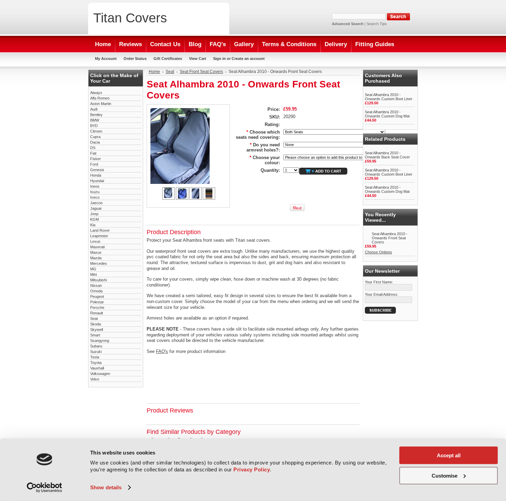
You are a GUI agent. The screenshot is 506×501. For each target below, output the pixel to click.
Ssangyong (99, 340)
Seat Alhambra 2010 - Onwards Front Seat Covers (390, 238)
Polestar (97, 302)
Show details (106, 487)
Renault (96, 313)
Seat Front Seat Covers (201, 72)
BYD (94, 126)
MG (93, 269)
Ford (94, 164)
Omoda (96, 291)
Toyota (96, 363)
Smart (95, 335)
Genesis (97, 170)
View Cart (197, 58)
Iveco (94, 197)
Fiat (93, 153)
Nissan (96, 285)
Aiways (96, 93)
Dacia (95, 142)
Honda (95, 175)
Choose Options (378, 252)
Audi (93, 109)
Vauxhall (97, 368)
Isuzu (94, 192)
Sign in (219, 58)
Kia (92, 225)
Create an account (248, 58)
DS (92, 148)
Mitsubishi (98, 280)
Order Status (135, 58)
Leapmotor (99, 236)
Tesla (94, 357)
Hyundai (97, 181)
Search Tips (377, 24)
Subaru (96, 346)
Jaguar (96, 208)
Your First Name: (379, 282)
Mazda (96, 258)
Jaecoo (96, 203)
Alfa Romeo (99, 98)
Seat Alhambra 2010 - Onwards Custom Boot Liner (388, 97)
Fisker (95, 159)
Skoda (95, 324)
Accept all (449, 455)
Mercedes (98, 263)
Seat (94, 318)
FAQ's (162, 351)
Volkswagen (100, 374)
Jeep (94, 214)
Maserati (97, 247)
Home (154, 72)
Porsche (97, 307)
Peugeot (97, 296)
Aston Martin (100, 104)
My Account (106, 58)
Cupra (95, 137)
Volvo (94, 379)
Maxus (96, 252)
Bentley (96, 115)
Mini (93, 274)
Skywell (96, 329)
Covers (130, 17)
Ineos (94, 186)
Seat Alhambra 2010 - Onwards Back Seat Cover (387, 155)
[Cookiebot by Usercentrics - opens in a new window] (44, 487)
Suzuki (96, 351)
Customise (444, 475)
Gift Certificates (168, 58)
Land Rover (100, 230)
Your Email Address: (381, 294)
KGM (94, 219)
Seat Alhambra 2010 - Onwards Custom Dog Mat (387, 114)
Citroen (96, 131)
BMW (94, 120)
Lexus (95, 241)
